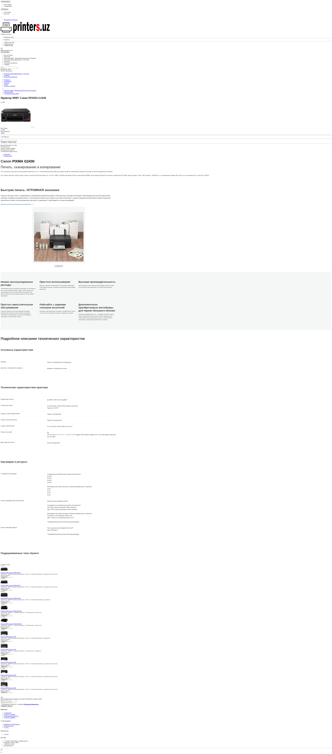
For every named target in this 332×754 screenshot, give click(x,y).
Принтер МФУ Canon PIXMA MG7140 (11, 611)
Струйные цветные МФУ (11, 93)
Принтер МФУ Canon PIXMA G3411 (10, 585)
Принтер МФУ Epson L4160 (8, 688)
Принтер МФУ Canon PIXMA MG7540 (11, 624)
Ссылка (6, 727)
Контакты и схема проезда (12, 724)
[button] (42, 266)
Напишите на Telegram (11, 20)
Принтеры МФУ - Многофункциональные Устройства (20, 90)
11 (72, 527)
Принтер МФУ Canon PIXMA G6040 (11, 598)
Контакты (7, 80)
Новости (6, 83)
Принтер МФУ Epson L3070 (8, 675)
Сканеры (6, 75)
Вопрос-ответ (8, 156)
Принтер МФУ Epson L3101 (8, 649)
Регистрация (8, 4)
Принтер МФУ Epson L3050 (8, 662)
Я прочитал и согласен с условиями (20, 704)
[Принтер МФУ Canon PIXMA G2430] (16, 126)
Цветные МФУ (8, 92)
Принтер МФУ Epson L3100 (8, 636)
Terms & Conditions (9, 717)
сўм (4, 9)
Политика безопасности (11, 716)
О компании (7, 81)
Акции (6, 84)
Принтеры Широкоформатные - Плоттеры (16, 73)
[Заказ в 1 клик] (8, 577)
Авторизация (8, 6)
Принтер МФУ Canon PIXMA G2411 (10, 572)
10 (73, 517)
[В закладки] (10, 577)
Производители (8, 726)
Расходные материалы (10, 77)
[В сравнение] (12, 577)
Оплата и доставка (9, 86)
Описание (7, 154)
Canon (2, 133)
